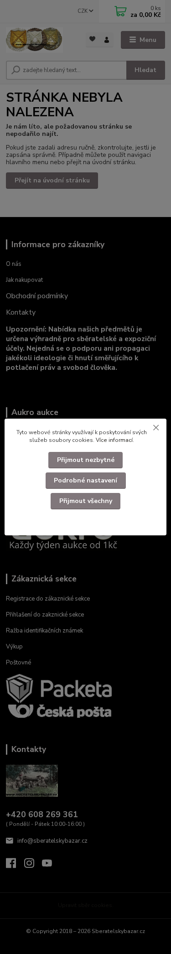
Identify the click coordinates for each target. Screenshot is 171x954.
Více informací (114, 440)
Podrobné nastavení (85, 480)
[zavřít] (156, 427)
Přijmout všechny (85, 501)
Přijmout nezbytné (85, 460)
